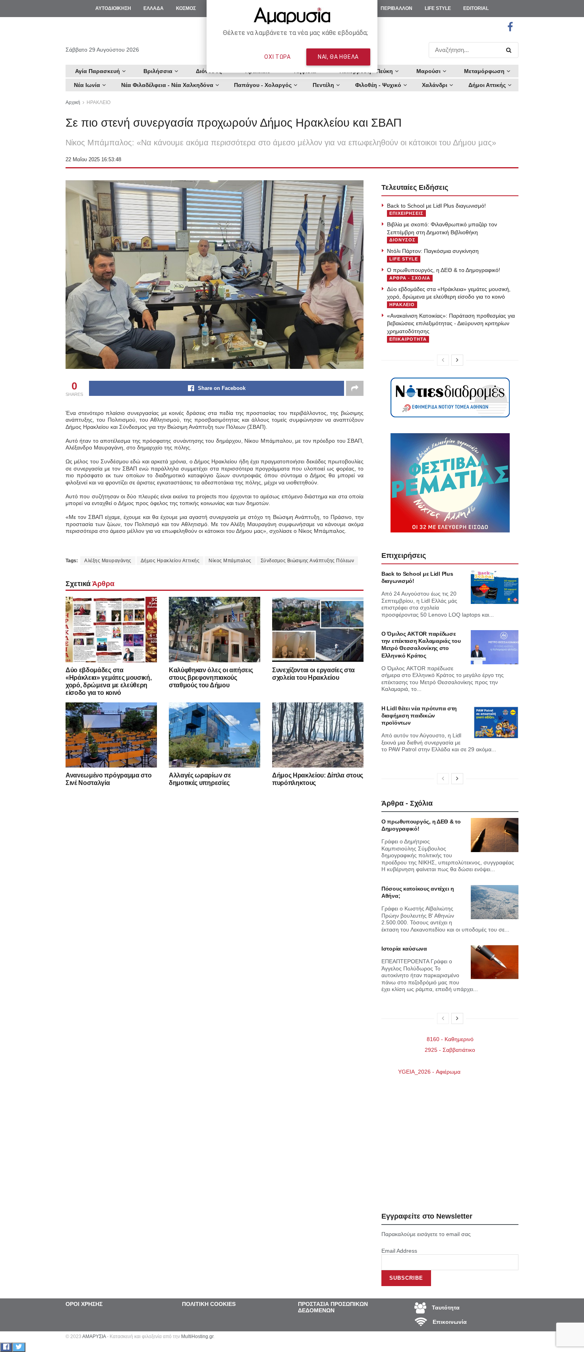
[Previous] (443, 360)
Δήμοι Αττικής (487, 85)
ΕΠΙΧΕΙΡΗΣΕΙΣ (406, 213)
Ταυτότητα (445, 1307)
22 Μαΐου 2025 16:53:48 (93, 159)
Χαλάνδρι (434, 85)
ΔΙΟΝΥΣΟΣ (402, 239)
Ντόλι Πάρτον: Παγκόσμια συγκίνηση (433, 251)
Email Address (399, 1251)
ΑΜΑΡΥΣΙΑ (94, 1336)
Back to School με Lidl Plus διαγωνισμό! (436, 206)
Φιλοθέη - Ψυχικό (378, 85)
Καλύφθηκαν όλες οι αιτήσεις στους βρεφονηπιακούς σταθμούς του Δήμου (211, 678)
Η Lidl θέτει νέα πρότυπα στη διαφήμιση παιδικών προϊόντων (419, 715)
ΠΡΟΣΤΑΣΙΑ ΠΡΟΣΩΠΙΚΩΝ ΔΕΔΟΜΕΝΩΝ (333, 1307)
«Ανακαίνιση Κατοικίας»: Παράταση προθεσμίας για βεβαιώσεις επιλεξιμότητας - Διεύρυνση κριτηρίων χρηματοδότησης (451, 323)
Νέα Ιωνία (87, 85)
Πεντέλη (323, 85)
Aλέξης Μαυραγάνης (107, 560)
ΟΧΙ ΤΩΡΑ (277, 57)
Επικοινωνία (449, 1322)
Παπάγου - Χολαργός (263, 85)
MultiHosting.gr (197, 1336)
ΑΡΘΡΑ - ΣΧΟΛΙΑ (409, 278)
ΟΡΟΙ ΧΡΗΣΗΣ (84, 1304)
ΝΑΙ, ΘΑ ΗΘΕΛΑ (338, 57)
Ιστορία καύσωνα (404, 948)
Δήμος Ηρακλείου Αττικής (170, 560)
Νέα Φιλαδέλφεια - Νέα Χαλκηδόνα (167, 85)
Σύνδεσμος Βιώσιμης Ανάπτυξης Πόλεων (307, 560)
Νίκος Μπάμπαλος (230, 560)
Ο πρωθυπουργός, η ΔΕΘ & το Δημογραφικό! (443, 270)
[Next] (457, 360)
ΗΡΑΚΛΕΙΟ (98, 102)
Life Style (403, 259)
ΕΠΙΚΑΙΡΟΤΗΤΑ (408, 339)
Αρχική (73, 102)
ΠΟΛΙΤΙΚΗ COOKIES (209, 1304)
